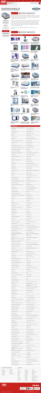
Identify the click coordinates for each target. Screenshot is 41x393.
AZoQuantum (11, 370)
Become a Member (34, 371)
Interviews (26, 370)
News (18, 369)
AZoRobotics (3, 370)
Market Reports (27, 371)
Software (19, 380)
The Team (26, 380)
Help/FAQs (26, 379)
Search (33, 370)
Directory (18, 0)
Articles (19, 370)
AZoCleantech (4, 371)
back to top (37, 383)
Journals (19, 379)
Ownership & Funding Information (35, 380)
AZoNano (3, 369)
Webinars (26, 369)
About (33, 369)
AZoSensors (11, 369)
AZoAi (10, 371)
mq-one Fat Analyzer (19, 20)
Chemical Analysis (6, 5)
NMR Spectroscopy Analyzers (14, 5)
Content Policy (34, 379)
